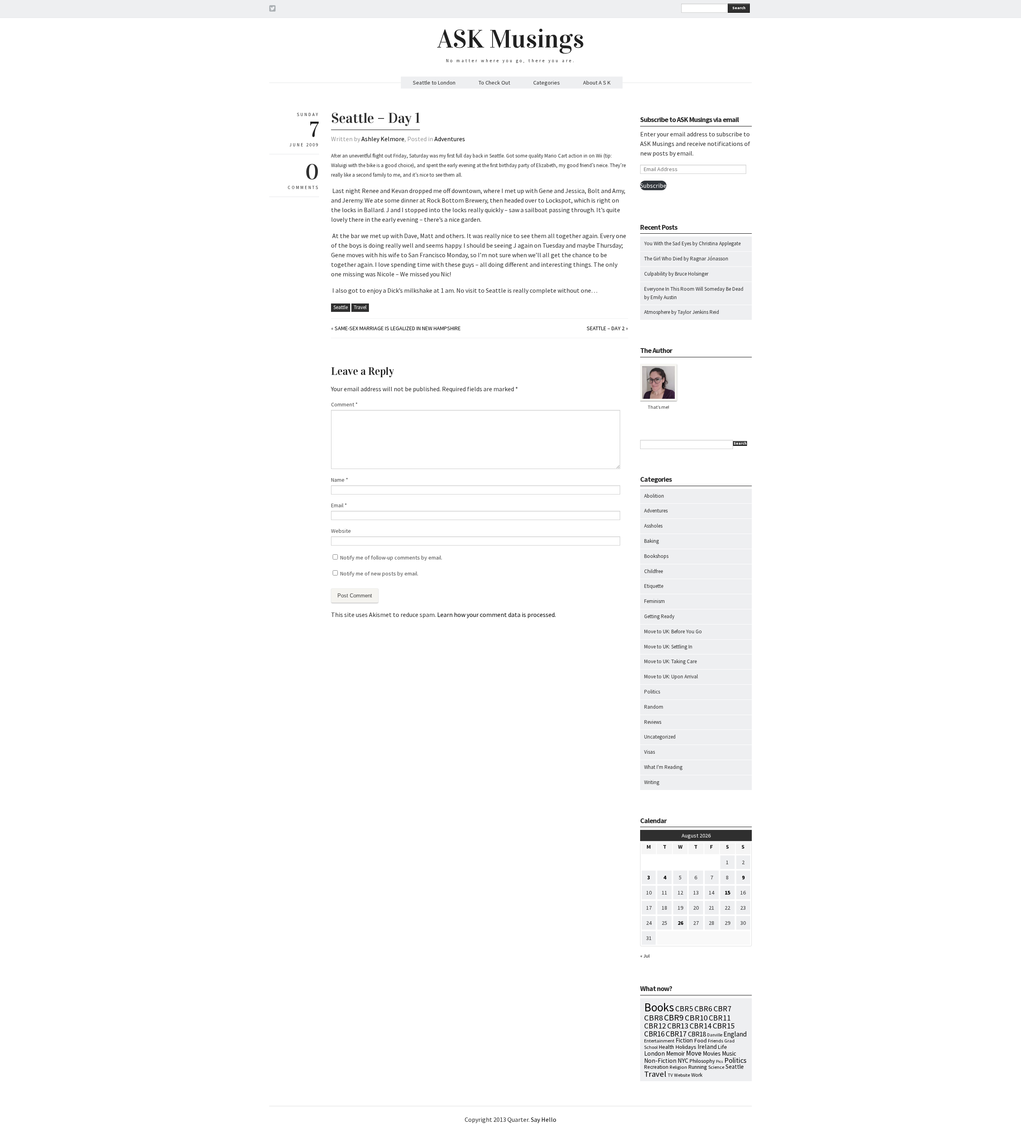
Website (341, 530)
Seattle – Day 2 (606, 328)
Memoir (675, 1053)
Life (722, 1046)
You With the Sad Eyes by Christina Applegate (692, 243)
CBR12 (655, 1026)
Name (339, 479)
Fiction (684, 1040)
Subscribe (653, 185)
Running (697, 1066)
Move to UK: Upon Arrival (671, 676)
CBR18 (697, 1034)
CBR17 (676, 1033)
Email (339, 505)
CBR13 (677, 1026)
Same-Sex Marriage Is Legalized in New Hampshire (398, 328)
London (654, 1053)
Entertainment (659, 1041)
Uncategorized (660, 736)
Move (694, 1053)
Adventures (449, 139)
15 (727, 892)
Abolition (654, 496)
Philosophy (702, 1060)
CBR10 (696, 1018)
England (735, 1034)
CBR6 (703, 1008)
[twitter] (272, 9)
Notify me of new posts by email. (379, 573)
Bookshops (656, 556)
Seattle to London (434, 82)
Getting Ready (659, 616)
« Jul (645, 956)
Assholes (653, 525)
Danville (714, 1035)
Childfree (653, 571)
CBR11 (720, 1018)
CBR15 (724, 1026)
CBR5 (684, 1008)
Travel (360, 307)
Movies (712, 1053)
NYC (683, 1060)
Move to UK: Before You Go (673, 631)
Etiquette (653, 586)
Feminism (654, 601)
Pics (719, 1061)
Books (659, 1007)
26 (680, 922)
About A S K (597, 82)
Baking (651, 541)
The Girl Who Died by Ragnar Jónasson (686, 258)
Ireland (707, 1046)
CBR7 (722, 1008)
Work (696, 1075)
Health (666, 1046)
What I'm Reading (663, 767)
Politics (652, 691)
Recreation (656, 1067)
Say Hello (543, 1119)
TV (670, 1075)
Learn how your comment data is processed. (496, 615)
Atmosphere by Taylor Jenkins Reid (681, 312)
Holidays (685, 1046)
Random (653, 706)
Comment (344, 404)
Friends (715, 1041)
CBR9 (674, 1017)
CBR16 (654, 1033)
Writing (651, 782)
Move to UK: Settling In (668, 646)
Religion (678, 1067)
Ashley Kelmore (382, 139)
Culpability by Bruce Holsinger (676, 273)
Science (716, 1067)
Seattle (340, 307)
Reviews (652, 722)
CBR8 (653, 1018)
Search (738, 7)
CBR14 (701, 1026)
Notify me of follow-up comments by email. (391, 557)
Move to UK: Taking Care (670, 661)
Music (729, 1053)
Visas (649, 752)
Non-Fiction (660, 1060)
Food (700, 1040)
